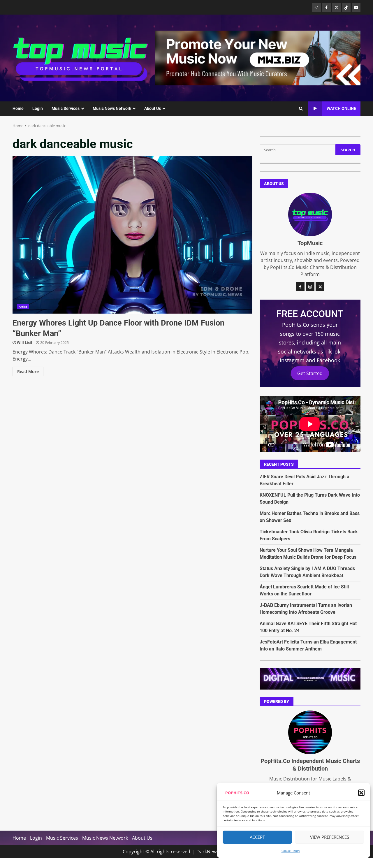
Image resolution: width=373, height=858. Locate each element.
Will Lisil (24, 342)
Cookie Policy (290, 851)
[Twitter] (336, 7)
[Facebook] (326, 7)
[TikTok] (346, 7)
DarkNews (207, 851)
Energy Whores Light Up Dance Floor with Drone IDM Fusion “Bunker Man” (132, 235)
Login (37, 108)
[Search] (301, 108)
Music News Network (112, 108)
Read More (28, 371)
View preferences (329, 837)
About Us (152, 108)
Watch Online (341, 108)
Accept (257, 837)
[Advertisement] (257, 57)
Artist (23, 307)
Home (18, 108)
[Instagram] (316, 7)
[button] (361, 793)
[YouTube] (356, 7)
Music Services (66, 108)
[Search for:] (297, 149)
